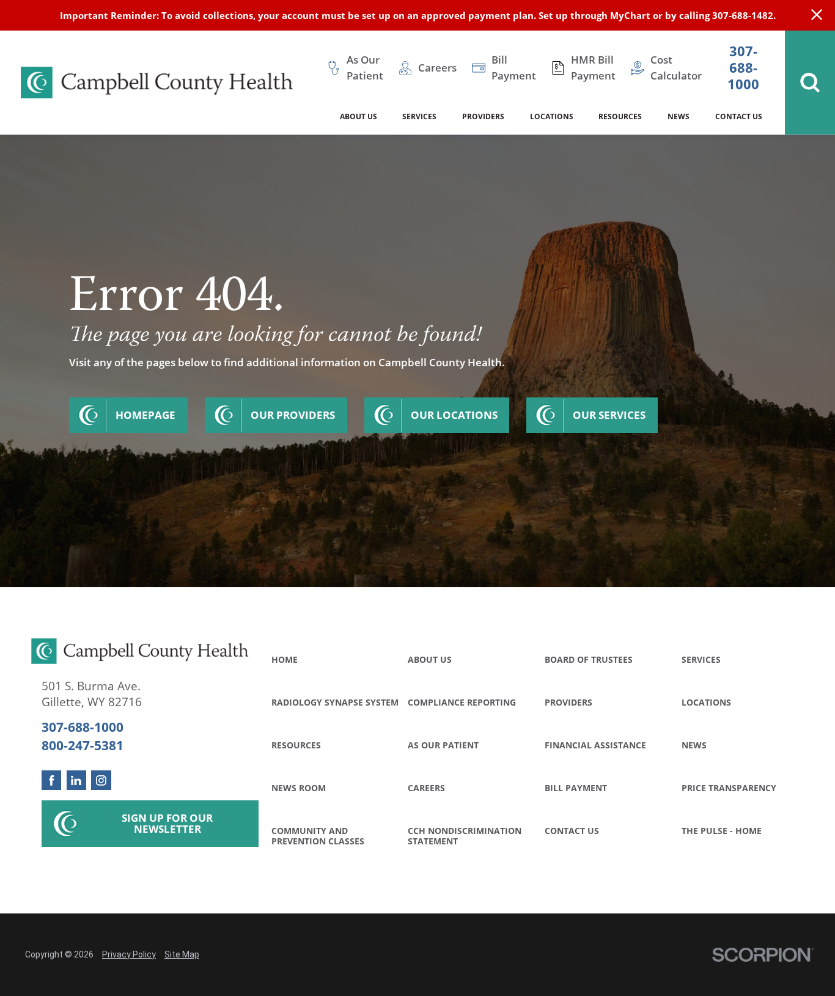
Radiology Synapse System (335, 702)
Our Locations (454, 415)
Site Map (181, 954)
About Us (430, 659)
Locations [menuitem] (551, 116)
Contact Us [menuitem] (738, 116)
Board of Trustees (589, 659)
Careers (426, 788)
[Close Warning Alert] (817, 15)
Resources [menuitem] (620, 116)
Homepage (145, 415)
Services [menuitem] (419, 116)
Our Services (609, 415)
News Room (298, 788)
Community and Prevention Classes (317, 836)
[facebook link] (52, 780)
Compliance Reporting (462, 702)
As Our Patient (443, 745)
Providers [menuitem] (483, 116)
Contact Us (572, 830)
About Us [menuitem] (358, 116)
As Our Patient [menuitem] (365, 68)
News (694, 745)
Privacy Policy (129, 954)
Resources (296, 745)
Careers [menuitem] (437, 68)
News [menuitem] (679, 116)
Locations (706, 702)
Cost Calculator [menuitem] (676, 68)
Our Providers (293, 415)
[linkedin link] (77, 780)
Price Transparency (729, 788)
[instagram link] (101, 780)
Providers (568, 702)
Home (284, 659)
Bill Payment (576, 788)
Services (701, 659)
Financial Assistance (595, 745)
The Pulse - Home (722, 830)
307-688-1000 (743, 68)
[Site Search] (810, 83)
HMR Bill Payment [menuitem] (593, 68)
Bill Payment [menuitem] (513, 68)
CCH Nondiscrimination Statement (464, 836)
